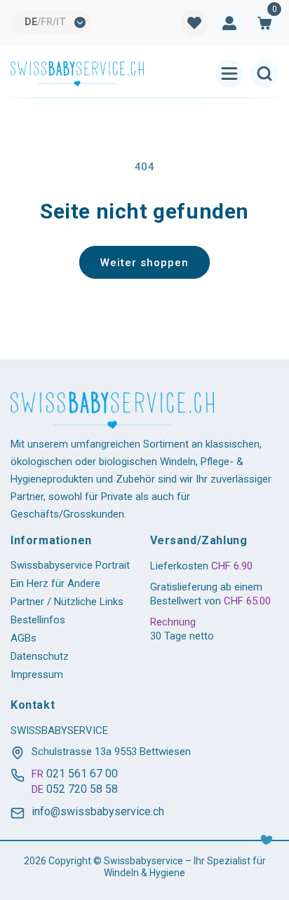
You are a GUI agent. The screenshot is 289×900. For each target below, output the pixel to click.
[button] (264, 23)
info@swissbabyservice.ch (98, 811)
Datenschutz (40, 656)
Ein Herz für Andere (55, 583)
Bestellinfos (38, 620)
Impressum (37, 674)
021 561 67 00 (82, 773)
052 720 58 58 (82, 789)
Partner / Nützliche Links (67, 601)
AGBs (23, 638)
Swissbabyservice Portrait (70, 565)
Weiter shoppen (144, 262)
